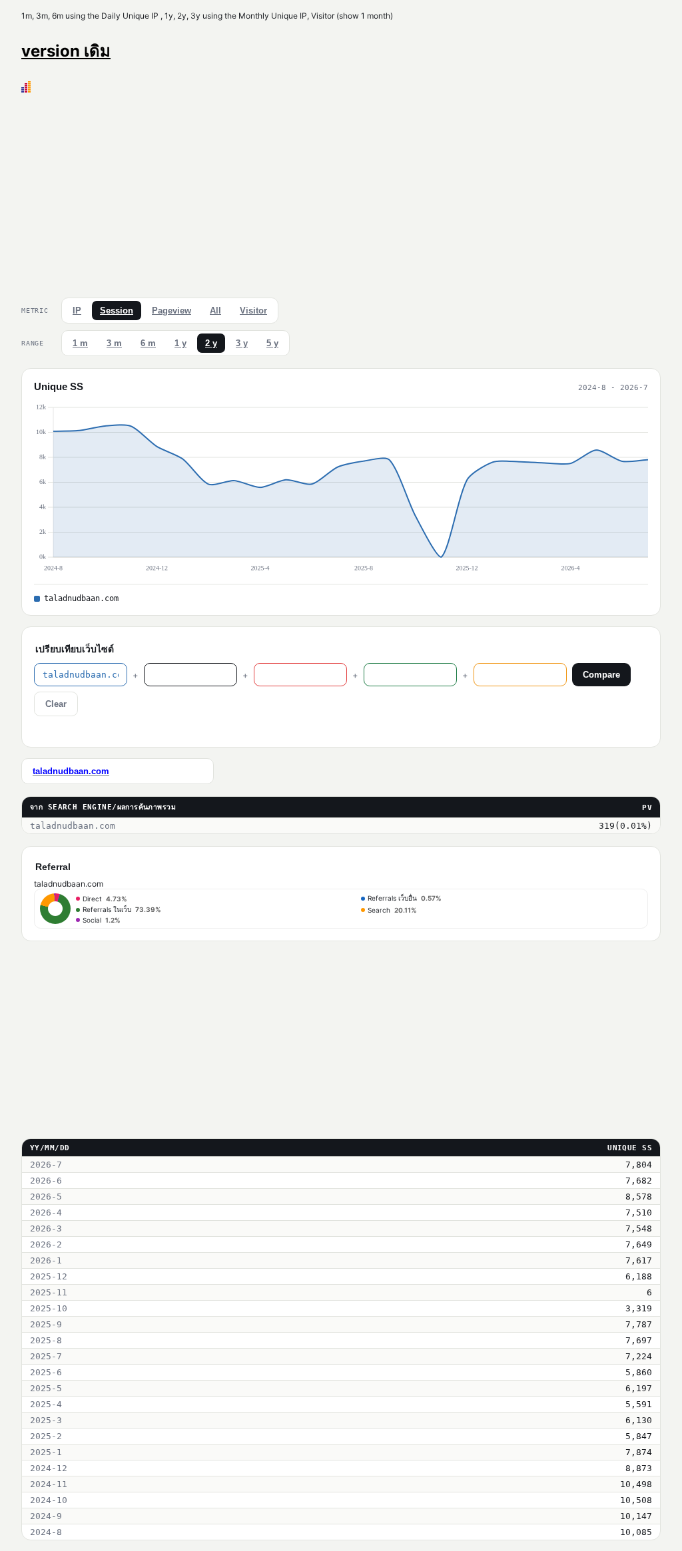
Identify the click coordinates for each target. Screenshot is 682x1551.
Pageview (171, 311)
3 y (242, 343)
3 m (114, 343)
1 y (180, 343)
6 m (148, 343)
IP (77, 311)
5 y (272, 343)
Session (116, 311)
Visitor (253, 311)
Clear (56, 704)
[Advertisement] (341, 192)
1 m (80, 343)
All (215, 311)
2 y (211, 343)
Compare (601, 675)
